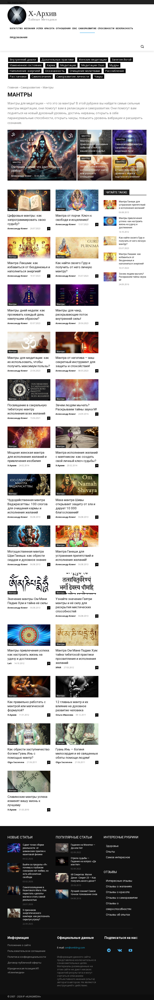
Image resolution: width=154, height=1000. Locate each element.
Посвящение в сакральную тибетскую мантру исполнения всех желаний (27, 409)
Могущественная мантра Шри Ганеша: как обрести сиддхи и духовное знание (27, 556)
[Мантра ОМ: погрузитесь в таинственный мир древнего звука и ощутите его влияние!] (129, 168)
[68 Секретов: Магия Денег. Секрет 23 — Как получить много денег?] (62, 877)
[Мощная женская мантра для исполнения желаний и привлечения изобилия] (29, 437)
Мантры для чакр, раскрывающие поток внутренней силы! (72, 314)
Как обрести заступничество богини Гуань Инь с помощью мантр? (29, 753)
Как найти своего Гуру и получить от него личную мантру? (74, 267)
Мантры (17, 162)
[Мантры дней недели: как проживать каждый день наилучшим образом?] (29, 295)
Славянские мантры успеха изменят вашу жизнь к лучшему (27, 801)
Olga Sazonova (16, 762)
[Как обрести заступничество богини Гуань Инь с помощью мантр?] (29, 734)
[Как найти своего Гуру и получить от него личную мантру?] (77, 247)
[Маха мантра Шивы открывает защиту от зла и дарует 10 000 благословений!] (77, 484)
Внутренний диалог (23, 59)
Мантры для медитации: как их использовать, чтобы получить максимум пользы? (29, 362)
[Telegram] (108, 950)
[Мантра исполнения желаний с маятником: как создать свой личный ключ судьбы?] (77, 437)
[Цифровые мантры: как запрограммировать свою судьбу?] (29, 200)
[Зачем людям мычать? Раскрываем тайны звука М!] (77, 390)
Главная (13, 87)
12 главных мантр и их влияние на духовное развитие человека (72, 706)
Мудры (114, 65)
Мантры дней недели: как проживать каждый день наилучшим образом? (26, 314)
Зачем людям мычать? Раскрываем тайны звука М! (132, 277)
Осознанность (55, 71)
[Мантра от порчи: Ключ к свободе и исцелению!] (77, 200)
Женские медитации (93, 59)
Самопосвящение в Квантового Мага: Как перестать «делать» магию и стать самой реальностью (34, 893)
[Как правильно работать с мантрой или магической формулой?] (29, 686)
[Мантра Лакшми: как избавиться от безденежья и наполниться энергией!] (29, 247)
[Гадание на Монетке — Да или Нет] (62, 847)
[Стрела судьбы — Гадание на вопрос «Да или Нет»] (62, 861)
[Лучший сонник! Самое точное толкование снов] (62, 894)
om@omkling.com (75, 947)
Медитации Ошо (92, 65)
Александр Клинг (18, 228)
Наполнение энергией (25, 71)
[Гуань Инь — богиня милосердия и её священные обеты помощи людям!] (77, 734)
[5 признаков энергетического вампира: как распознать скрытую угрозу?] (14, 913)
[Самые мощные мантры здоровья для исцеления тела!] (129, 142)
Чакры (98, 76)
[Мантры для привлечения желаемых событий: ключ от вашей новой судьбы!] (94, 142)
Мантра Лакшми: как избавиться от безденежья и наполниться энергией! (29, 267)
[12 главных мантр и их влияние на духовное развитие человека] (77, 686)
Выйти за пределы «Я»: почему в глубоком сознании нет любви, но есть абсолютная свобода (35, 871)
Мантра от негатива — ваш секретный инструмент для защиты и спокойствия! (75, 362)
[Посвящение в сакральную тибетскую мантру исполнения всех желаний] (29, 390)
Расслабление (114, 71)
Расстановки (18, 76)
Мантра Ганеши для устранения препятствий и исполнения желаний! (74, 556)
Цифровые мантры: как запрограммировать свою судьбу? (27, 220)
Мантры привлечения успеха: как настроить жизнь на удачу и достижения (29, 654)
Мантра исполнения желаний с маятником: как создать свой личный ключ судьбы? (77, 457)
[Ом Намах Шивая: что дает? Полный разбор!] (42, 155)
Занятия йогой (121, 59)
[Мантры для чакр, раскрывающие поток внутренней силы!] (77, 295)
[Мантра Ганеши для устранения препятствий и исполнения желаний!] (77, 536)
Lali (10, 663)
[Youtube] (130, 950)
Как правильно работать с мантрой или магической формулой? (27, 706)
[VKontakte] (119, 950)
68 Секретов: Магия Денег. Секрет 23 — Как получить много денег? (83, 877)
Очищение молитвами (85, 71)
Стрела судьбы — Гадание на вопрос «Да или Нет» (83, 861)
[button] (142, 46)
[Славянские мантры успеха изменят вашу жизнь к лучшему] (29, 781)
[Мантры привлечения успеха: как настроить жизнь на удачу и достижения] (29, 635)
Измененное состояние (26, 65)
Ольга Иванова (64, 714)
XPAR (58, 667)
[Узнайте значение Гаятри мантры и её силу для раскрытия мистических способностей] (77, 583)
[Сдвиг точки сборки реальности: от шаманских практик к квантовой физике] (14, 847)
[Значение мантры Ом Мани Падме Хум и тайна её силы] (29, 583)
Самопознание (41, 76)
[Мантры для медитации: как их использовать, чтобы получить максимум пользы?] (29, 342)
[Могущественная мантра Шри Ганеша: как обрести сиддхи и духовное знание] (29, 536)
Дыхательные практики (58, 59)
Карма (51, 65)
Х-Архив (12, 465)
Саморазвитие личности (72, 76)
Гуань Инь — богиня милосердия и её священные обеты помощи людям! (77, 753)
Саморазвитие (30, 87)
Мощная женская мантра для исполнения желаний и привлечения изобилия (27, 457)
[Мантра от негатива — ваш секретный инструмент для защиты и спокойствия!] (77, 342)
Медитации (68, 65)
